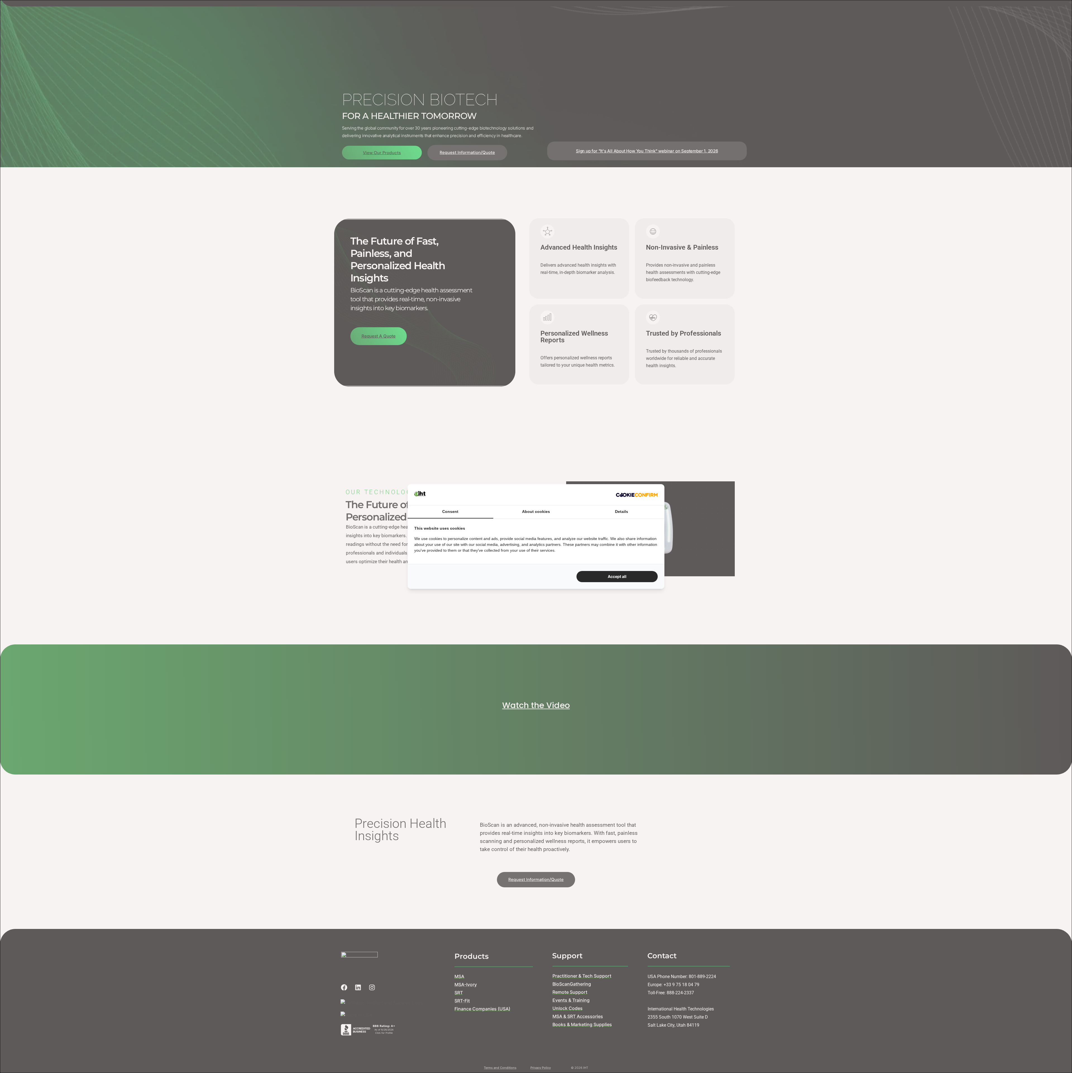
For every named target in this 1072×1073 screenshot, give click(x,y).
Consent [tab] (450, 511)
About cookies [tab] (536, 511)
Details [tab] (621, 511)
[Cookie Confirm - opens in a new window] (637, 494)
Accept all (617, 576)
